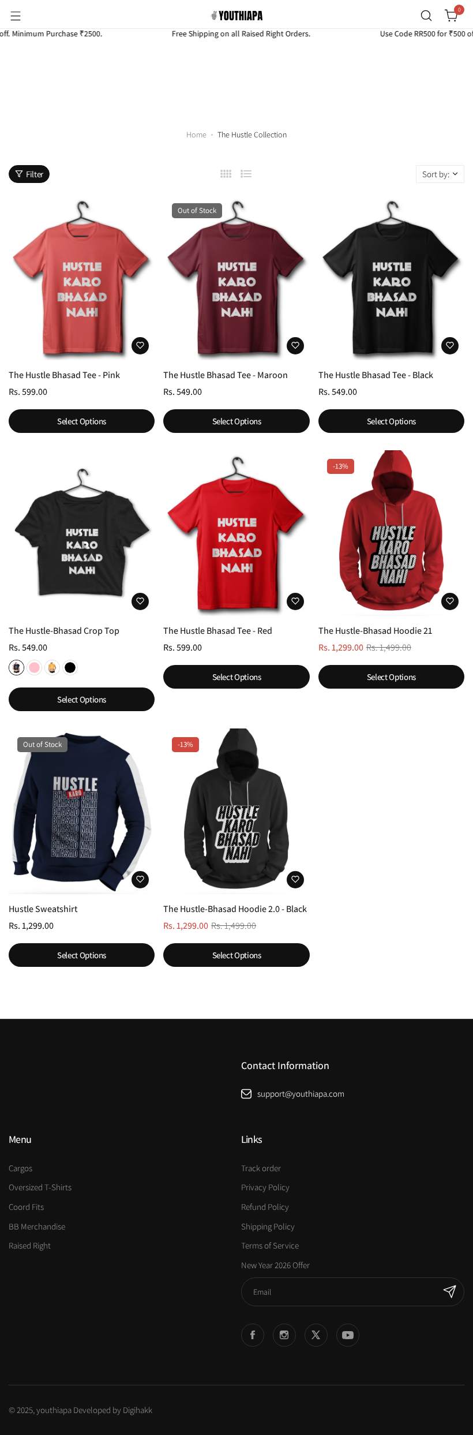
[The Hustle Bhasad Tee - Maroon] (236, 277)
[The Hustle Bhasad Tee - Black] (391, 277)
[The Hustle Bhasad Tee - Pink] (82, 277)
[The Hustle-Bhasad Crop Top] (82, 533)
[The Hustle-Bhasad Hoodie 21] (391, 533)
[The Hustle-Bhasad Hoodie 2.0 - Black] (236, 811)
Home (196, 134)
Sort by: (435, 174)
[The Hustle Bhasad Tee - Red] (236, 533)
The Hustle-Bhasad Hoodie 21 (375, 631)
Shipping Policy (268, 1226)
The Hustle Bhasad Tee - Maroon (225, 375)
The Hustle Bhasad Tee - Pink (64, 375)
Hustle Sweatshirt (43, 909)
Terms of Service (270, 1245)
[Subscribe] (450, 1291)
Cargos (20, 1168)
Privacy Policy (265, 1187)
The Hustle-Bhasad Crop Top (64, 631)
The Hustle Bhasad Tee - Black (375, 375)
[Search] (426, 15)
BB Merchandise (37, 1226)
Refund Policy (265, 1206)
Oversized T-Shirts (40, 1187)
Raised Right (30, 1245)
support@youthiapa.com (300, 1093)
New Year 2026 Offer (275, 1265)
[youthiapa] (236, 15)
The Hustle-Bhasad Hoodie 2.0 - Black (235, 909)
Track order (261, 1168)
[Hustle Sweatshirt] (82, 811)
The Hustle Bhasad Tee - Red (217, 631)
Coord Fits (26, 1206)
